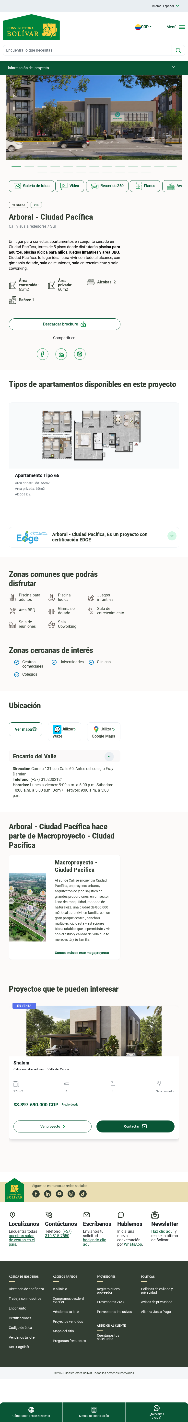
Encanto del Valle (34, 756)
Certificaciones (20, 1318)
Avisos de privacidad (156, 1302)
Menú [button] (171, 27)
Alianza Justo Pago (156, 1312)
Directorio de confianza (26, 1289)
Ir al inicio (60, 1289)
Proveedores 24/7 (110, 1302)
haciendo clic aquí (94, 1242)
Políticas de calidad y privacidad (157, 1290)
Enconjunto (17, 1308)
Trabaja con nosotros (25, 1298)
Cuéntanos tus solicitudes (108, 1337)
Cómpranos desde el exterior (68, 1300)
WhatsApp (132, 1244)
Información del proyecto (28, 68)
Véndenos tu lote (22, 1337)
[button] (16, 166)
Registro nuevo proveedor (108, 1290)
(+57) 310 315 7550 (58, 1233)
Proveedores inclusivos (114, 1312)
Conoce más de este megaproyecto (82, 953)
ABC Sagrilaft (19, 1347)
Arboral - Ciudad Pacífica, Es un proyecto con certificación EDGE (100, 537)
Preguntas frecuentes (69, 1341)
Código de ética (20, 1328)
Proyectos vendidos (68, 1321)
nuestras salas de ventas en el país (22, 1240)
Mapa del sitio (63, 1331)
